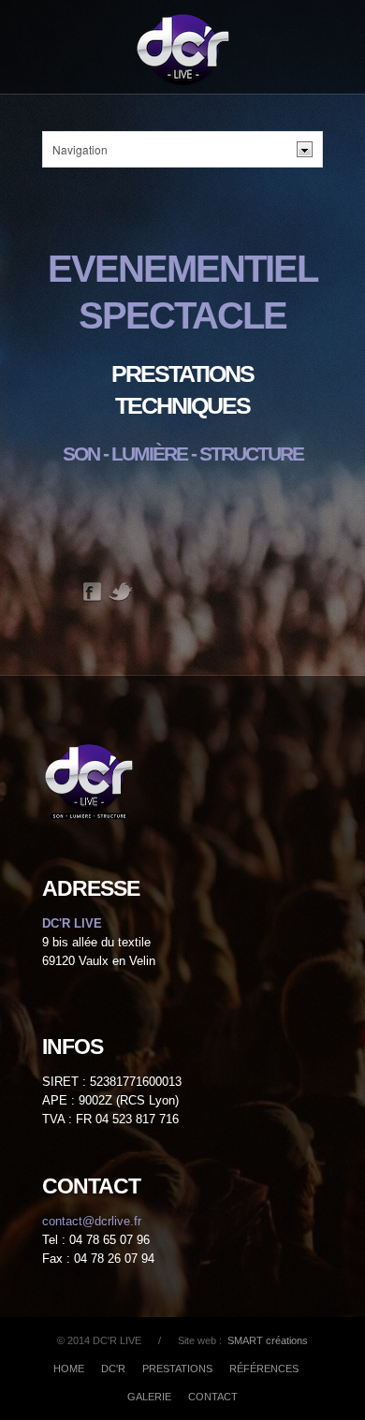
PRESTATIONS (177, 1368)
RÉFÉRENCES (264, 1368)
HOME (68, 1368)
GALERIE (149, 1396)
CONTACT (213, 1396)
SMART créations (266, 1340)
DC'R (113, 1368)
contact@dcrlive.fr (91, 1221)
